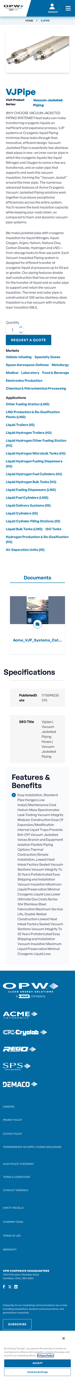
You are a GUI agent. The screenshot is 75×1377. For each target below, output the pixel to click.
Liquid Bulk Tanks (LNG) (24, 529)
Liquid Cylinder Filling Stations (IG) (33, 521)
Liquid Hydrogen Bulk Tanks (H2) (31, 482)
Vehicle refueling (19, 357)
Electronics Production (24, 380)
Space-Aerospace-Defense (27, 365)
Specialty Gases (47, 357)
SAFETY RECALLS (13, 1207)
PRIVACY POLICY (12, 1119)
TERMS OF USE (12, 1235)
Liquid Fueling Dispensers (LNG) (31, 490)
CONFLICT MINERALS (15, 1190)
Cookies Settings (37, 1372)
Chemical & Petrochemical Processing (36, 388)
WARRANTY (10, 1249)
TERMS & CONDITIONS (16, 1176)
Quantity (12, 322)
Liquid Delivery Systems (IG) (28, 505)
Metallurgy (60, 365)
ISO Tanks (53, 529)
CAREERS (8, 1106)
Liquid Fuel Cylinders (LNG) (27, 497)
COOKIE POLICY (12, 1133)
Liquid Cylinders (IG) (22, 513)
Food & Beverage (55, 373)
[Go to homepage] (13, 8)
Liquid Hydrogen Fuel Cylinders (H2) (34, 474)
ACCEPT (37, 1363)
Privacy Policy (46, 1355)
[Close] (63, 1338)
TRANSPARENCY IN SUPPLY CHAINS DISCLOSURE (32, 1146)
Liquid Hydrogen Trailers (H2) (29, 433)
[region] (37, 1353)
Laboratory (30, 373)
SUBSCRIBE (17, 1324)
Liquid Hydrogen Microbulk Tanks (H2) (36, 453)
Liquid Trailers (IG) (20, 425)
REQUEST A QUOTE (28, 340)
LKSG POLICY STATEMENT (18, 1163)
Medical (12, 373)
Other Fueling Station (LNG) (27, 404)
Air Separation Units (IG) (25, 550)
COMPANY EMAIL (13, 1221)
